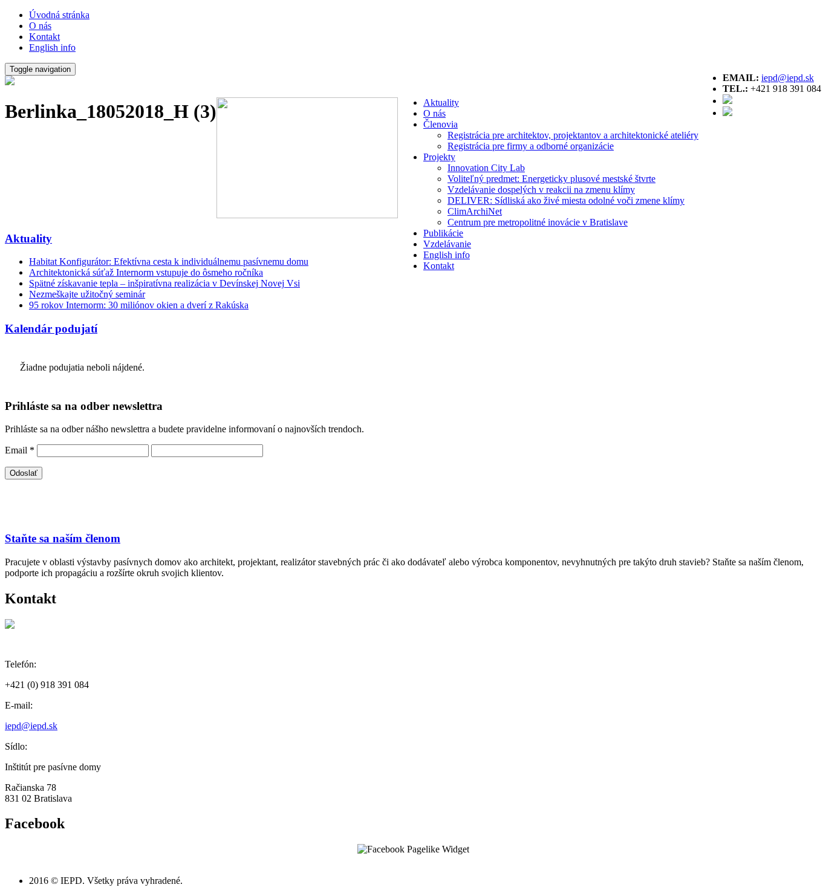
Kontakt (44, 36)
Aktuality (441, 102)
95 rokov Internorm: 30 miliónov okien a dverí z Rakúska (139, 305)
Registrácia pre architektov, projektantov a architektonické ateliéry (572, 135)
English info (52, 47)
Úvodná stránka (59, 15)
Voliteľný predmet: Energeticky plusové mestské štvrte (551, 179)
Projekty (439, 157)
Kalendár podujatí (51, 328)
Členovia (440, 124)
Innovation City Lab (486, 168)
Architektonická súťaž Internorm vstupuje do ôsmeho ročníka (146, 272)
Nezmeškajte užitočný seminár (87, 294)
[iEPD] (10, 82)
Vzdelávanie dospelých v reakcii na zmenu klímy (541, 189)
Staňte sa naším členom (62, 538)
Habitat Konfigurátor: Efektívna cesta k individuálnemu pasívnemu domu (168, 261)
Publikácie (443, 233)
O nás (40, 26)
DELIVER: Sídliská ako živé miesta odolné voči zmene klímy (566, 200)
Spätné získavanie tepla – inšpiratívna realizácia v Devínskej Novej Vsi (164, 283)
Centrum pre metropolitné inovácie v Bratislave (537, 222)
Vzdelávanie (447, 244)
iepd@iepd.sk (787, 78)
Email (19, 450)
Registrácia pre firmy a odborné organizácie (530, 146)
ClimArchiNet (474, 211)
